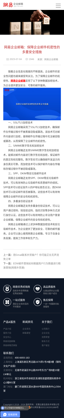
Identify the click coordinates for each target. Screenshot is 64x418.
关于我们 (47, 322)
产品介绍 (7, 329)
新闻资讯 (27, 322)
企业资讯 (26, 329)
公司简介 (46, 329)
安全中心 (7, 337)
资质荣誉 (46, 337)
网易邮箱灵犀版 (10, 345)
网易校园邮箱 (9, 341)
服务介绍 (7, 333)
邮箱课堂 (26, 333)
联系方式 (46, 341)
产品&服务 (9, 322)
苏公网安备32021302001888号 (45, 407)
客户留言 (46, 345)
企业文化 (46, 333)
